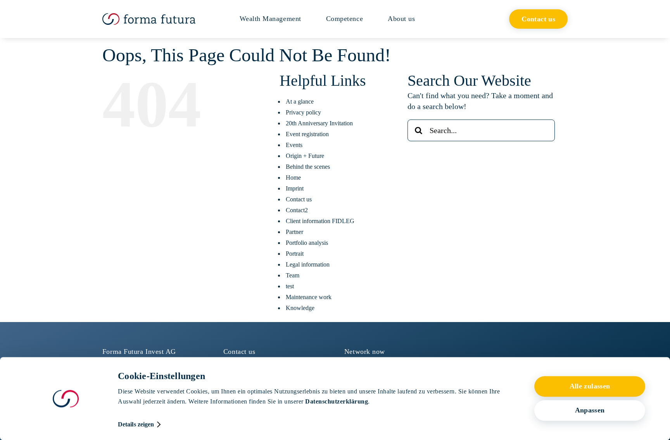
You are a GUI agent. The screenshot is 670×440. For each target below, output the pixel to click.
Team (292, 275)
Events (294, 145)
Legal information (308, 264)
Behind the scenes (308, 166)
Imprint (295, 188)
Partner (294, 232)
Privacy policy (303, 112)
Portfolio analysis (307, 242)
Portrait (295, 253)
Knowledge (300, 308)
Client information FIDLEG (320, 221)
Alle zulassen (590, 386)
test (290, 286)
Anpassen (590, 410)
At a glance (300, 101)
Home (293, 177)
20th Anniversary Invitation (319, 123)
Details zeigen (136, 424)
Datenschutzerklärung (336, 401)
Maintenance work (309, 297)
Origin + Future (305, 155)
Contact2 (297, 210)
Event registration (307, 134)
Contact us (299, 199)
